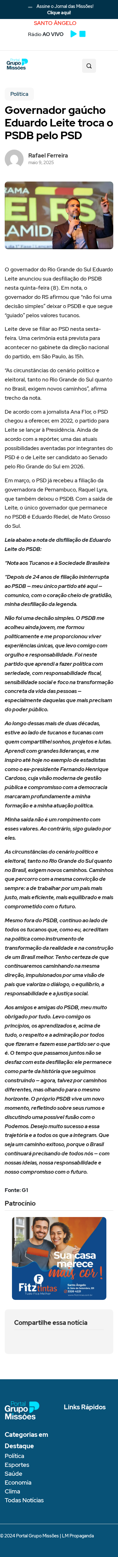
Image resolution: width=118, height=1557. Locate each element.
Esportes (17, 1465)
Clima (12, 1491)
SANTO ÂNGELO (55, 23)
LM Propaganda (78, 1536)
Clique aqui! (59, 12)
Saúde (13, 1474)
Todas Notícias (24, 1500)
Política (19, 93)
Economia (18, 1482)
